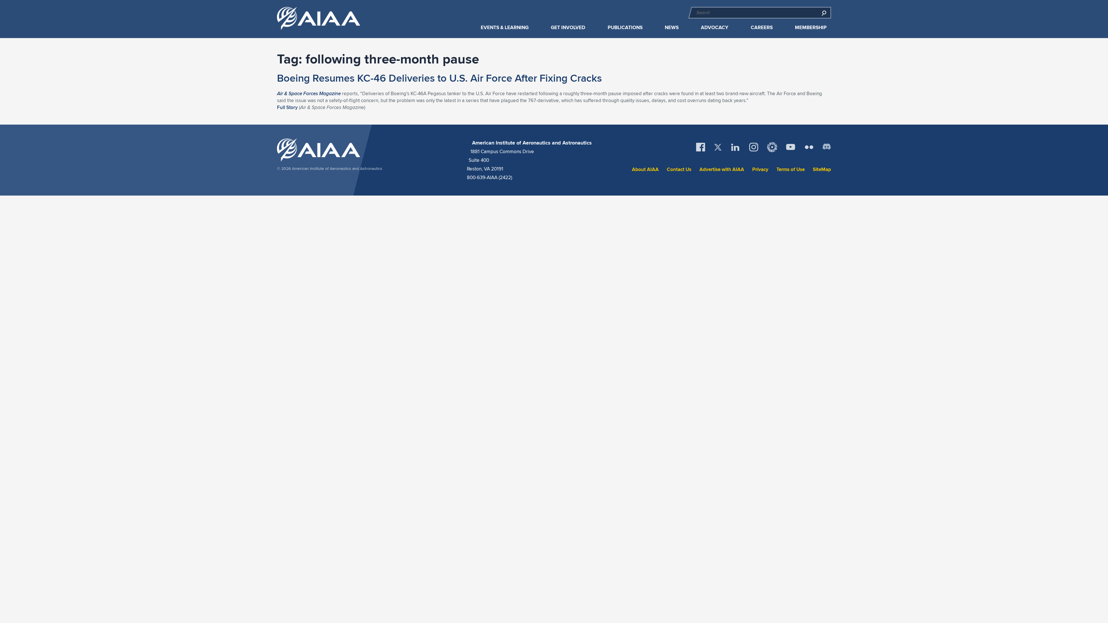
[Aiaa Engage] (772, 147)
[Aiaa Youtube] (790, 147)
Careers (762, 27)
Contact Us (679, 169)
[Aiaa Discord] (826, 147)
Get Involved (568, 27)
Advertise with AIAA (721, 169)
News (672, 27)
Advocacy (714, 27)
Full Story (287, 107)
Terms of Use (790, 169)
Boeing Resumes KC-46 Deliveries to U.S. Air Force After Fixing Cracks (439, 77)
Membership (811, 27)
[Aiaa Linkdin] (735, 147)
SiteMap (822, 169)
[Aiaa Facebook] (700, 147)
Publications (625, 27)
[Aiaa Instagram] (753, 147)
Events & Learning (505, 27)
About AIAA (645, 169)
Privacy (760, 169)
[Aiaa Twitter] (717, 147)
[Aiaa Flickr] (809, 147)
